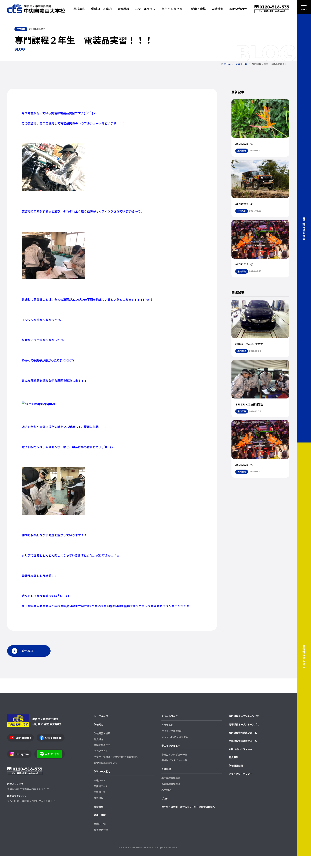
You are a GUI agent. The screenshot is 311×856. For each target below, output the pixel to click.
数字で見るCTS (102, 745)
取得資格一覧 (101, 829)
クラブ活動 (167, 725)
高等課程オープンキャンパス (244, 724)
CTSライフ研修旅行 (171, 731)
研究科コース (101, 786)
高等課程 (98, 797)
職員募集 (233, 757)
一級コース (99, 780)
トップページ (101, 716)
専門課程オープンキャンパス (244, 716)
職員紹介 (98, 739)
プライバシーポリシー (240, 773)
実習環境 (123, 9)
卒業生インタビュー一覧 (174, 754)
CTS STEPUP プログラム (174, 736)
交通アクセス (101, 751)
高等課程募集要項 (170, 784)
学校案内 (98, 724)
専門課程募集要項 (170, 778)
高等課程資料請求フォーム (243, 741)
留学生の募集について (105, 762)
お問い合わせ (238, 9)
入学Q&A (166, 789)
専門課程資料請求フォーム (243, 732)
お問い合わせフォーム (240, 749)
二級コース (99, 792)
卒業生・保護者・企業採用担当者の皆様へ (116, 756)
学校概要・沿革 (102, 733)
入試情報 (166, 769)
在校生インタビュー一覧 (174, 760)
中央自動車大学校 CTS (36, 8)
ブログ (164, 798)
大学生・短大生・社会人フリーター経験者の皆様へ (188, 806)
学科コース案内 (102, 771)
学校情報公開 (236, 765)
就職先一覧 (100, 823)
